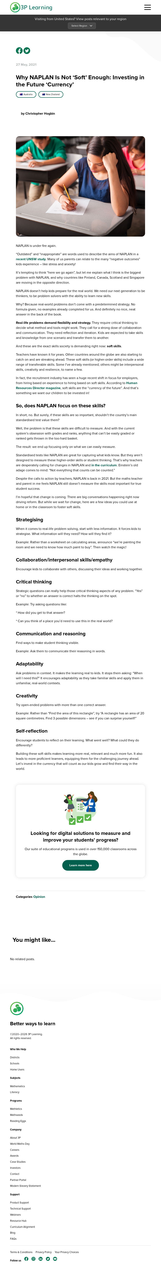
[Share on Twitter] (26, 50)
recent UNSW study (31, 259)
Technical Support (20, 1209)
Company (16, 1130)
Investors (15, 1168)
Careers (14, 1150)
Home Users (17, 1069)
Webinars (15, 1215)
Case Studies (18, 1162)
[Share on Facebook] (19, 50)
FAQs (13, 1239)
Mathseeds (16, 1115)
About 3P (15, 1138)
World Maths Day (20, 1144)
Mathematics (17, 1086)
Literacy (14, 1092)
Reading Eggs (18, 1121)
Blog (12, 1233)
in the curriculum (104, 465)
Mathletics (16, 1109)
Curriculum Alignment (22, 1227)
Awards (14, 1156)
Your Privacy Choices (67, 1252)
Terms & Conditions (21, 1252)
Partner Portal (18, 1180)
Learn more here (80, 865)
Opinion (39, 896)
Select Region (79, 25)
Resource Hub (18, 1221)
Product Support (19, 1203)
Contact (14, 1174)
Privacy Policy (44, 1252)
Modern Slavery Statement (25, 1186)
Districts (14, 1057)
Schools (14, 1063)
